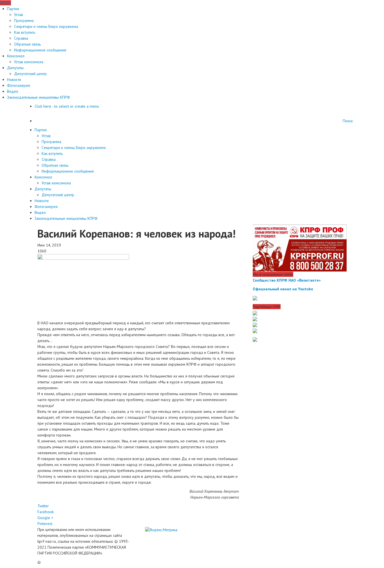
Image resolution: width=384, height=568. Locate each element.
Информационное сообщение (40, 50)
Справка (21, 38)
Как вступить (24, 32)
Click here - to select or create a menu (67, 106)
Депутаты (15, 67)
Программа (24, 20)
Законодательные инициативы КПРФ (38, 97)
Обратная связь (27, 44)
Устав (18, 14)
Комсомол (15, 55)
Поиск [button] (348, 120)
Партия (13, 8)
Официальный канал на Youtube (283, 288)
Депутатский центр (30, 73)
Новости (14, 79)
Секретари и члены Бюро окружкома (46, 26)
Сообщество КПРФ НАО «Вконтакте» (287, 280)
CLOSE (5, 2)
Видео (12, 91)
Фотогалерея (18, 85)
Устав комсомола (28, 61)
